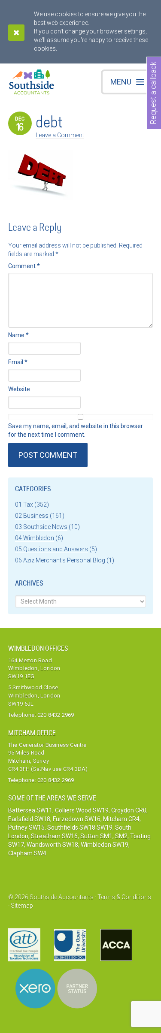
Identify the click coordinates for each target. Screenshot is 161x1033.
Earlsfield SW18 (29, 819)
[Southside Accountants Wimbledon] (31, 83)
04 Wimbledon (34, 538)
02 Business (32, 515)
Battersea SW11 (30, 810)
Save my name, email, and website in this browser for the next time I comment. (75, 430)
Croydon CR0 (128, 810)
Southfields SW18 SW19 (79, 827)
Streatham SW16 (54, 836)
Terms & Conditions (124, 897)
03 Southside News (41, 526)
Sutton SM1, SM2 (104, 836)
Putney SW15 (26, 827)
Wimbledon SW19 (104, 844)
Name (18, 335)
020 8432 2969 (55, 715)
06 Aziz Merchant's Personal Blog (60, 560)
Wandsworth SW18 (52, 844)
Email (17, 362)
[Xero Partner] (56, 988)
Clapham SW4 (27, 853)
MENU (120, 81)
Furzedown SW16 (76, 819)
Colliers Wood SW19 (82, 810)
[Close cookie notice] (16, 32)
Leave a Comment (60, 135)
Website (19, 389)
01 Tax (24, 504)
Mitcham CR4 (121, 819)
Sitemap (22, 905)
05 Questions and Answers (51, 549)
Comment (24, 266)
